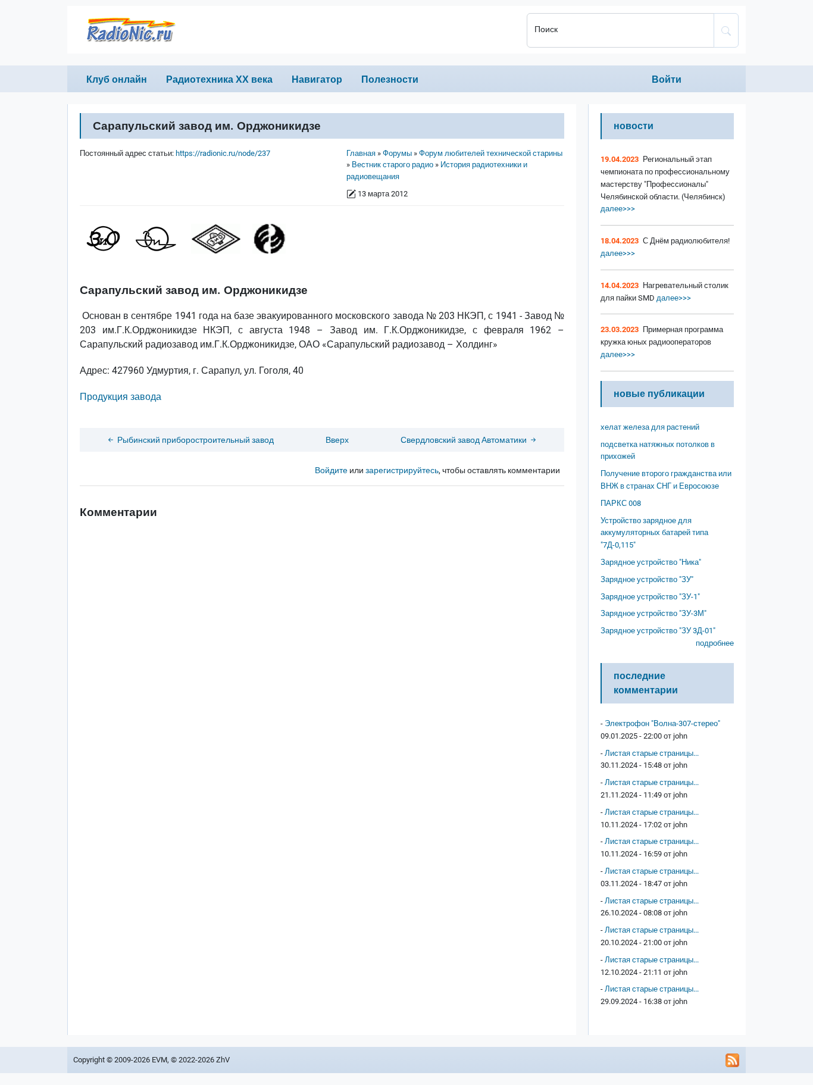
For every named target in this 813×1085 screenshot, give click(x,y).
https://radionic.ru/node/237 (223, 153)
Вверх (337, 440)
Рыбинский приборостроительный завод (194, 440)
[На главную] (293, 29)
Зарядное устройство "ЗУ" (647, 579)
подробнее (715, 643)
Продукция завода (122, 396)
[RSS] (733, 1060)
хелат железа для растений (650, 427)
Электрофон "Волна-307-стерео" (662, 723)
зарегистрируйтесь (402, 470)
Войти (666, 79)
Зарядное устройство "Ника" (651, 562)
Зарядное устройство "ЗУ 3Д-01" (658, 630)
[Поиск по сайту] (726, 30)
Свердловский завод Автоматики (465, 440)
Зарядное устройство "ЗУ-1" (650, 596)
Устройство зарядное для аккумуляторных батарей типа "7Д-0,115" (654, 533)
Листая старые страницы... (652, 753)
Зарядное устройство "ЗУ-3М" (653, 613)
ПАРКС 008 (621, 503)
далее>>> (618, 208)
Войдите (331, 470)
